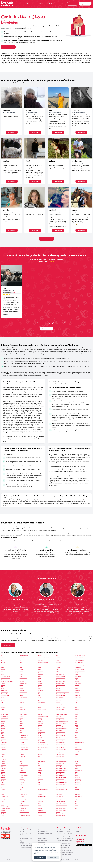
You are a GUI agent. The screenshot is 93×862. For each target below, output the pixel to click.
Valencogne (77, 738)
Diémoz (21, 662)
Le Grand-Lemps (23, 798)
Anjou (2, 660)
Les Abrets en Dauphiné (24, 812)
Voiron (76, 803)
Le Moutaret (22, 801)
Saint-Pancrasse (59, 794)
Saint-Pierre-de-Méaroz (61, 808)
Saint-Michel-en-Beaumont (61, 782)
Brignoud (3, 728)
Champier (3, 740)
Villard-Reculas (78, 782)
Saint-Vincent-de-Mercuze (80, 672)
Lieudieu (39, 669)
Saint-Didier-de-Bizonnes (61, 711)
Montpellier (66, 845)
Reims (70, 845)
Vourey (76, 808)
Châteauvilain (3, 768)
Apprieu (2, 667)
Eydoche (21, 688)
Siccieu (76, 702)
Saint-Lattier (58, 758)
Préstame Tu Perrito (66, 854)
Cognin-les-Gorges (4, 796)
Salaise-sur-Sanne (78, 676)
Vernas (76, 759)
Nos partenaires (42, 840)
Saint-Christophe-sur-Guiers (61, 705)
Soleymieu (77, 709)
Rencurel (58, 657)
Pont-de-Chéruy (41, 798)
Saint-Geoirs (58, 725)
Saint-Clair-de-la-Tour (60, 707)
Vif (75, 773)
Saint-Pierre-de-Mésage (61, 810)
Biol (2, 704)
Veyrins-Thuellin (78, 766)
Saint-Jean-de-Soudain (60, 744)
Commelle (3, 799)
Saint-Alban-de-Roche (60, 676)
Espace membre (85, 3)
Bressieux (3, 721)
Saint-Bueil (58, 700)
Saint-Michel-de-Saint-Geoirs (61, 780)
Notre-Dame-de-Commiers (43, 744)
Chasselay (3, 761)
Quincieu (39, 813)
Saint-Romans (77, 658)
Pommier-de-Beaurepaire (43, 789)
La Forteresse (22, 756)
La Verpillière (22, 791)
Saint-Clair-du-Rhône (60, 709)
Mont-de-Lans (40, 721)
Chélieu (2, 773)
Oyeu (39, 759)
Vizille (76, 801)
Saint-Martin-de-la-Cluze (61, 768)
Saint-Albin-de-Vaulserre (61, 679)
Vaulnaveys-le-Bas (78, 749)
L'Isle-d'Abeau (40, 671)
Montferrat (40, 725)
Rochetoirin (58, 662)
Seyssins (76, 698)
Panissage (40, 770)
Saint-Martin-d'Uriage (60, 773)
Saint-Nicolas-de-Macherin (61, 789)
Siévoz (76, 704)
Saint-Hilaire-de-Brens (60, 732)
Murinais (39, 738)
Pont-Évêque (40, 801)
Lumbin (39, 676)
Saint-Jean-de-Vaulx (60, 745)
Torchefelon (77, 726)
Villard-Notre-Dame (78, 780)
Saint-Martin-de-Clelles (60, 766)
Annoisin (3, 662)
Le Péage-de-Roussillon (24, 805)
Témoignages (43, 3)
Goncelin (21, 707)
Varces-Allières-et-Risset (79, 742)
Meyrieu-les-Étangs (42, 698)
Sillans (76, 705)
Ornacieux (40, 754)
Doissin (21, 667)
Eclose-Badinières (23, 678)
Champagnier (3, 738)
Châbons (3, 733)
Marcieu (39, 681)
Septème (76, 688)
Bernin (2, 697)
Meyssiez (39, 700)
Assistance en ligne (80, 829)
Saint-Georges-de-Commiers (61, 726)
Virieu (76, 798)
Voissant (76, 805)
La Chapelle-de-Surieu (24, 745)
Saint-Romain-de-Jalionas (80, 655)
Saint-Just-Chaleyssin (60, 754)
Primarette (40, 808)
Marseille (64, 843)
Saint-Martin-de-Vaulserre (61, 770)
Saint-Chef (58, 702)
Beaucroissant (4, 690)
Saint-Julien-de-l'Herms (60, 751)
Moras (39, 728)
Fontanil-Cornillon (23, 697)
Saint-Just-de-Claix (60, 756)
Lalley (21, 761)
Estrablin (21, 685)
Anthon (2, 664)
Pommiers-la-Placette (42, 791)
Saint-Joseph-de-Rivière (61, 749)
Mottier (39, 735)
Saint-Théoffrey (78, 667)
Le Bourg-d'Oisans (23, 792)
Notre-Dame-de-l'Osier (42, 745)
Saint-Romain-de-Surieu (79, 657)
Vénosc (76, 758)
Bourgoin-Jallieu (4, 716)
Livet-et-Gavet (41, 672)
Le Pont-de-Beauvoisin (24, 806)
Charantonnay (4, 752)
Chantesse (3, 747)
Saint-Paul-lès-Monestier (61, 799)
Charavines (3, 754)
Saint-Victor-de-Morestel (79, 671)
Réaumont (40, 815)
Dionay (21, 664)
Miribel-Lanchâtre (41, 702)
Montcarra (40, 718)
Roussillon (58, 667)
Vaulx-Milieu (77, 752)
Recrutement (41, 842)
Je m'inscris (72, 3)
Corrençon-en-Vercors (5, 808)
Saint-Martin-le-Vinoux (60, 775)
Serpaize (76, 693)
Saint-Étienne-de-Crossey (61, 719)
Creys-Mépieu (22, 657)
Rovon (57, 669)
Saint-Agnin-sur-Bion (60, 674)
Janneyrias (22, 728)
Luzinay (39, 678)
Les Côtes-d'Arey (41, 658)
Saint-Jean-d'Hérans (60, 747)
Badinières (3, 685)
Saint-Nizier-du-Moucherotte (62, 791)
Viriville (76, 799)
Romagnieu (58, 665)
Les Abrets (22, 810)
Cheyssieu (3, 775)
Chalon (2, 735)
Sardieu (76, 679)
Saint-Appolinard (59, 686)
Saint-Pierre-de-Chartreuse (61, 805)
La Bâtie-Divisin (23, 737)
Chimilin (2, 780)
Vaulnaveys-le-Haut (78, 751)
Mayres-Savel (40, 690)
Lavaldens (21, 784)
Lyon (69, 842)
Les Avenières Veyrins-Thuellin (44, 657)
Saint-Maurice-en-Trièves (61, 777)
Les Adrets (22, 813)
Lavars (21, 789)
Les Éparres (40, 660)
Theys (76, 721)
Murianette (40, 737)
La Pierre (21, 773)
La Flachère (22, 754)
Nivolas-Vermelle (41, 742)
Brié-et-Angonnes (4, 726)
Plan (39, 784)
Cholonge (3, 784)
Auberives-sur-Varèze (5, 678)
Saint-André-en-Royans (60, 681)
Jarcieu (21, 730)
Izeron (21, 726)
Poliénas (39, 787)
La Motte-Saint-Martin (24, 766)
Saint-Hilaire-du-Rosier (60, 735)
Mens (39, 691)
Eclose (21, 676)
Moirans (39, 707)
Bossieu (2, 712)
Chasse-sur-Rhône (4, 763)
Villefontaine (77, 787)
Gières (21, 704)
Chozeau (3, 787)
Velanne (76, 754)
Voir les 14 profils (46, 239)
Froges (21, 700)
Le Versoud (40, 665)
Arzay (2, 672)
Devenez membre (8, 47)
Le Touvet (40, 664)
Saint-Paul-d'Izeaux (60, 798)
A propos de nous (18, 859)
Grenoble (21, 712)
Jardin (21, 732)
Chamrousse (3, 744)
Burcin (2, 730)
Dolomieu (21, 669)
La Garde (21, 758)
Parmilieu (40, 773)
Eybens (21, 686)
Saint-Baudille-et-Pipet (60, 695)
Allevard (2, 658)
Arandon (3, 669)
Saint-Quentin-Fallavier (60, 813)
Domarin (21, 671)
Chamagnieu (3, 737)
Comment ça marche (32, 3)
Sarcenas (76, 678)
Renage (57, 655)
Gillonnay (21, 705)
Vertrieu (76, 763)
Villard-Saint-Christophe (79, 785)
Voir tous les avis (46, 328)
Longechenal (40, 674)
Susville (76, 716)
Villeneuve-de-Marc (78, 791)
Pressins (39, 806)
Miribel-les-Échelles (42, 704)
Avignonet (3, 683)
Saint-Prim (58, 812)
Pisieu (39, 782)
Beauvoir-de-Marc (4, 691)
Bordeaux (69, 843)
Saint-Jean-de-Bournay (60, 740)
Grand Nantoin (22, 709)
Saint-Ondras (58, 792)
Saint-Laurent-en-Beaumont (61, 761)
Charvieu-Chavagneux (5, 759)
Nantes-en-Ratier (41, 740)
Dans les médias (42, 838)
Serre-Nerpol (77, 695)
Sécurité (51, 3)
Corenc (2, 805)
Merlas (39, 693)
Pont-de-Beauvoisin (42, 796)
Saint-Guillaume (59, 730)
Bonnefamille (3, 711)
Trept (76, 733)
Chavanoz (3, 772)
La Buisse (21, 740)
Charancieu (3, 751)
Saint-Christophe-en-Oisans (61, 704)
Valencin (76, 737)
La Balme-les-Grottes (24, 735)
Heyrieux (21, 718)
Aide (21, 840)
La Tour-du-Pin (22, 780)
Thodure (76, 723)
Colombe (3, 798)
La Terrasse (22, 778)
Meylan (39, 695)
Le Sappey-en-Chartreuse (25, 815)
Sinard (76, 707)
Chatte (2, 770)
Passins (39, 775)
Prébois (39, 805)
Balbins (2, 686)
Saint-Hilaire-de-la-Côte (60, 733)
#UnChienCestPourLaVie (26, 845)
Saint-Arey (58, 688)
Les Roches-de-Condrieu (43, 662)
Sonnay (76, 711)
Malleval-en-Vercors (42, 679)
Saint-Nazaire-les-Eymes (61, 787)
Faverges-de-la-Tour (23, 691)
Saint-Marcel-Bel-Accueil (61, 763)
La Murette (22, 770)
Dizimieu (21, 665)
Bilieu (2, 702)
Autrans (2, 679)
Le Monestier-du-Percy (24, 799)
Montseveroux (41, 726)
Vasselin (76, 744)
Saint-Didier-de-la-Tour (60, 712)
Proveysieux (40, 810)
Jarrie (21, 733)
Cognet (2, 794)
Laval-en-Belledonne (24, 785)
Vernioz (76, 761)
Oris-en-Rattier (41, 752)
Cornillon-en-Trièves (5, 806)
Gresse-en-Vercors (23, 714)
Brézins (2, 725)
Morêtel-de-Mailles (41, 732)
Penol (39, 777)
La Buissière (22, 742)
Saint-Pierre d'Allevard (60, 801)
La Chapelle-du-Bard (24, 747)
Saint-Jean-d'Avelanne (60, 738)
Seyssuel (76, 700)
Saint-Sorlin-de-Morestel (79, 662)
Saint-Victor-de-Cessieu (79, 669)
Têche (76, 718)
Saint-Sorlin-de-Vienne (79, 664)
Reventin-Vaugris (59, 658)
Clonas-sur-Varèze (4, 792)
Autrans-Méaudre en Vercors (7, 681)
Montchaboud (40, 719)
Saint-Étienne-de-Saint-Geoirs (62, 721)
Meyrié (39, 697)
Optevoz (39, 751)
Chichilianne (3, 778)
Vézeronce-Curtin (78, 770)
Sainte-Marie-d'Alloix (60, 718)
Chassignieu (3, 765)
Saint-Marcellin (59, 765)
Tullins (76, 735)
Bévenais (3, 700)
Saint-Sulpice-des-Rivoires (80, 665)
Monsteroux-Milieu (41, 712)
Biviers (2, 705)
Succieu (76, 714)
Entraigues (22, 681)
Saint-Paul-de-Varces (60, 796)
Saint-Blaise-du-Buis (60, 697)
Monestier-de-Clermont (42, 711)
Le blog (22, 842)
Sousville (76, 712)
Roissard (58, 664)
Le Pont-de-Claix (23, 808)
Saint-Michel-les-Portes (60, 784)
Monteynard (40, 723)
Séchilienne (77, 685)
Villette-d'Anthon (78, 794)
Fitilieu (21, 693)
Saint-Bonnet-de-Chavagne (61, 698)
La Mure (21, 768)
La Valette (22, 787)
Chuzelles (3, 789)
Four (20, 698)
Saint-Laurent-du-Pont (60, 759)
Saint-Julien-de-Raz (60, 752)
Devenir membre (8, 645)
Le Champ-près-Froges (24, 794)
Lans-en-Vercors (23, 772)
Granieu (21, 711)
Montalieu (40, 714)
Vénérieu (76, 756)
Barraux (2, 688)
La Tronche (22, 782)
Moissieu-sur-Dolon (42, 709)
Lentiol (21, 803)
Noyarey (39, 749)
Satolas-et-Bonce (78, 683)
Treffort (76, 730)
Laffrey (21, 752)
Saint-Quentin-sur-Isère (61, 815)
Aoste (2, 665)
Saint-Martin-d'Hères (60, 772)
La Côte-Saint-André (24, 751)
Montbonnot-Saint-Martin (43, 716)
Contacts (78, 831)
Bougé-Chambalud (4, 714)
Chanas (2, 745)
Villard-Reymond (78, 784)
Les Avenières (40, 655)
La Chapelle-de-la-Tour (24, 744)
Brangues (3, 719)
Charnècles (3, 758)
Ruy (57, 672)
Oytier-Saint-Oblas (41, 761)
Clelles (2, 791)
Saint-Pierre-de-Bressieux (61, 803)
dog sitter (68, 829)
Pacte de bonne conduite (26, 829)
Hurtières (21, 723)
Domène (21, 672)
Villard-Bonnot (77, 777)
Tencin (76, 719)
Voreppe (76, 806)
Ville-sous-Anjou (78, 792)
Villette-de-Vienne (78, 796)
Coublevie (3, 810)
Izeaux (21, 725)
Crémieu (3, 815)
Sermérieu (77, 691)
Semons (76, 686)
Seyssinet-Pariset (78, 697)
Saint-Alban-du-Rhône (60, 678)
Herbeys (21, 716)
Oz (38, 763)
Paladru (39, 768)
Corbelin (3, 801)
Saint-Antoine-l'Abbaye (60, 685)
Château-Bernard (4, 766)
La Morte (21, 763)
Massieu (39, 688)
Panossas (39, 772)
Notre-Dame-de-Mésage (43, 747)
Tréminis (76, 732)
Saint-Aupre (58, 690)
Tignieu (76, 725)
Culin (21, 660)
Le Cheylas (22, 796)
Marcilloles (40, 683)
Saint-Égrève (58, 716)
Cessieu (2, 732)
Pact (39, 765)
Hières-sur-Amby (23, 719)
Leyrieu (39, 667)
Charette (3, 756)
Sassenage (77, 681)
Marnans (39, 686)
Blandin (2, 709)
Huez (21, 721)
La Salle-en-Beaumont (24, 775)
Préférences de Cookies (26, 847)
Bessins (2, 698)
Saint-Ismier (58, 737)
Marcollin (40, 685)
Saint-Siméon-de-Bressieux (80, 660)
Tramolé (76, 728)
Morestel (39, 730)
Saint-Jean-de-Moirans (60, 742)
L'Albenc (21, 759)
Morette (39, 733)
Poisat (39, 785)
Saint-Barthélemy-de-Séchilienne (62, 691)
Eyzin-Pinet (22, 690)
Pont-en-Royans (41, 799)
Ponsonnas (40, 792)
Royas (57, 671)
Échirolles (21, 674)
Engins (21, 679)
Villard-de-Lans (78, 778)
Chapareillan (3, 749)
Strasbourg (64, 847)
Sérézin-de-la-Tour (78, 690)
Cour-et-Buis (3, 812)
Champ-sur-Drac (4, 742)
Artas (2, 671)
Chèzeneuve (3, 777)
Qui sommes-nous (43, 831)
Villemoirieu (77, 789)
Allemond (3, 657)
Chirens (2, 782)
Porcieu (39, 803)
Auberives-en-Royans (5, 676)
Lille (61, 845)
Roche (57, 660)
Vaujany (76, 747)
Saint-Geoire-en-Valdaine (61, 723)
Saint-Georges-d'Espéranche (61, 728)
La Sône (21, 777)
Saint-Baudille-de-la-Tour (61, 693)
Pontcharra (40, 794)
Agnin (2, 655)
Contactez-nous (28, 859)
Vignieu (76, 775)
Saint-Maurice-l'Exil (60, 778)
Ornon (39, 756)
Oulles (39, 758)
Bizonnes (3, 707)
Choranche (3, 785)
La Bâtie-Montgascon (24, 738)
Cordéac (2, 803)
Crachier (3, 813)
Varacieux (77, 740)
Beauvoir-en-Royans (5, 693)
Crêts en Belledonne (24, 655)
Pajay (39, 766)
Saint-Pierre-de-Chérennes (61, 806)
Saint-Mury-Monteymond (61, 785)
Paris (66, 842)
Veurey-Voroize (78, 765)
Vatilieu (76, 745)
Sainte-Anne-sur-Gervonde (61, 714)
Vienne (76, 772)
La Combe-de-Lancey (24, 749)
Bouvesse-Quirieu (4, 718)
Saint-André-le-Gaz (60, 683)
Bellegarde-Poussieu (5, 695)
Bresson (2, 723)
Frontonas (22, 702)
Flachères (21, 695)
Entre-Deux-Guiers (23, 683)
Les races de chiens (25, 843)
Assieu (2, 674)
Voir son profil (11, 132)
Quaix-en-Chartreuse (42, 812)
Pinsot (39, 780)
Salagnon (76, 674)
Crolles (21, 658)
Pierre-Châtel (40, 778)
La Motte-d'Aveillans (24, 765)
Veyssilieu (76, 768)
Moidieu (39, 705)
